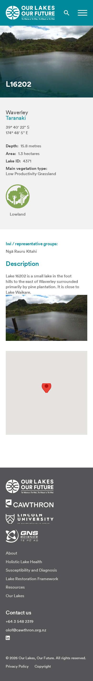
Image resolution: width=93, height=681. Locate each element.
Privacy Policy (17, 666)
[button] (82, 13)
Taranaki (16, 117)
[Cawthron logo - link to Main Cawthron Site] (29, 486)
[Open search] (67, 13)
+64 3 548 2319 (19, 621)
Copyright (43, 666)
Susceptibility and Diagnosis (31, 570)
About (11, 553)
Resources (15, 587)
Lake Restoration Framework (32, 578)
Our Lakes (15, 595)
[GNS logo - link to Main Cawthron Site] (22, 535)
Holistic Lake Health (24, 561)
